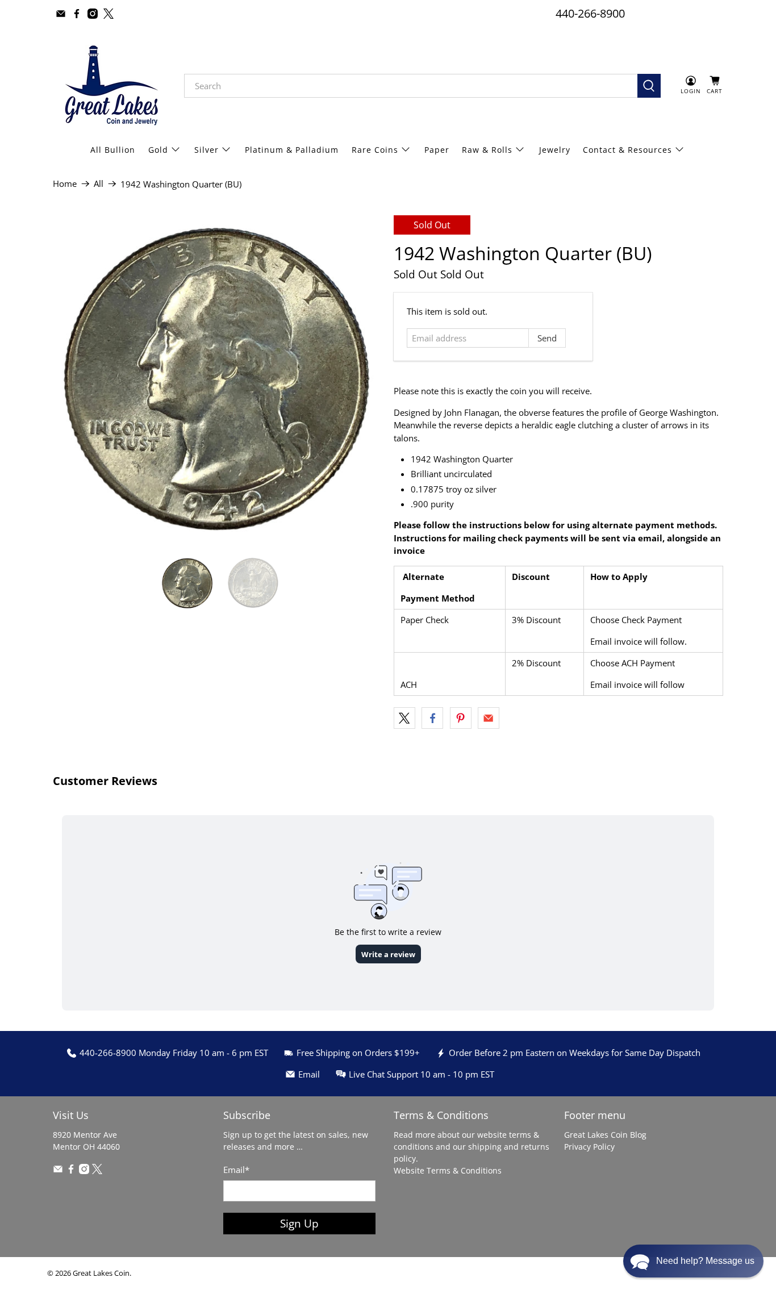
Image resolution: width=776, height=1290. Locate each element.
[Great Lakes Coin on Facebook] (77, 14)
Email (236, 1169)
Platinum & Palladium (292, 149)
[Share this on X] (404, 718)
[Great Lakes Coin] (110, 85)
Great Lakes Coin (101, 1273)
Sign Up (299, 1223)
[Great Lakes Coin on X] (108, 14)
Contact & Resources (627, 149)
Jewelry (554, 149)
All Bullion (112, 149)
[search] (410, 86)
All (98, 183)
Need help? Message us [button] (705, 1261)
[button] (693, 1261)
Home (65, 183)
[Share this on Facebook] (432, 718)
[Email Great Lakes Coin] (61, 14)
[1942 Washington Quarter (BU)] (217, 380)
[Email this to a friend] (488, 718)
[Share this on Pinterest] (461, 718)
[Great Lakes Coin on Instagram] (92, 14)
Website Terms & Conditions (448, 1170)
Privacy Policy (589, 1146)
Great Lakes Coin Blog (605, 1134)
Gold (158, 149)
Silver (206, 149)
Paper (436, 149)
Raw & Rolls (487, 149)
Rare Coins (375, 149)
